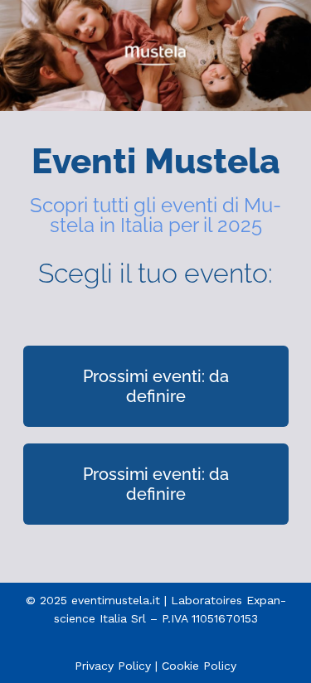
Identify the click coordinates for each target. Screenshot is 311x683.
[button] (156, 386)
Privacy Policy (113, 665)
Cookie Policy (199, 665)
